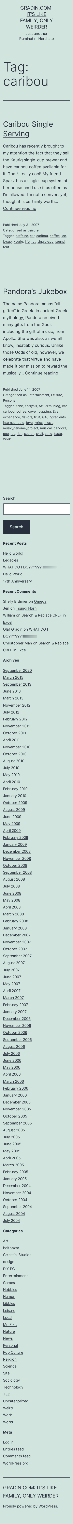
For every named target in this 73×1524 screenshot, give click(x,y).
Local (7, 1317)
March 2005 (13, 1165)
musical (46, 428)
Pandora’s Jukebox (35, 291)
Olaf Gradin (13, 629)
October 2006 (15, 1032)
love (29, 423)
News (8, 1338)
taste (58, 434)
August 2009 (14, 809)
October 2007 (15, 949)
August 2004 (14, 1213)
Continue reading (19, 208)
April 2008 (12, 907)
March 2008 (13, 914)
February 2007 (15, 1005)
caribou (42, 236)
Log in (8, 1442)
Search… (10, 498)
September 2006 (17, 1039)
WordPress (48, 1506)
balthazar (11, 1248)
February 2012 (15, 719)
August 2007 (14, 963)
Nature (9, 1331)
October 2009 (15, 803)
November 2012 (16, 705)
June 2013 (12, 691)
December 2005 (17, 1102)
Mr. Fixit (10, 1324)
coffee (55, 236)
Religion (10, 1359)
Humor (9, 1296)
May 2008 (11, 900)
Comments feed (17, 1456)
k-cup (7, 241)
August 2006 (14, 1046)
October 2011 (14, 733)
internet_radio (13, 423)
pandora (60, 428)
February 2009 (15, 837)
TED (6, 1394)
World (8, 1422)
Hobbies (10, 1289)
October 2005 (15, 1116)
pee (6, 434)
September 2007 (17, 956)
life (27, 241)
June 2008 (12, 893)
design (8, 1262)
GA (44, 417)
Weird (8, 1408)
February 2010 (15, 789)
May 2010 (11, 775)
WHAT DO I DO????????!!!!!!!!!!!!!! (30, 567)
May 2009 (11, 823)
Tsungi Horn (26, 608)
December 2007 (16, 935)
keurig (18, 241)
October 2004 (15, 1200)
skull (39, 434)
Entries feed (13, 1449)
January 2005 (15, 1179)
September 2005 (17, 1123)
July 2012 (11, 712)
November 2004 (17, 1193)
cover (32, 411)
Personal (9, 400)
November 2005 (17, 1109)
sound (60, 241)
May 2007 (11, 984)
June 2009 (12, 817)
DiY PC (9, 1269)
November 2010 (16, 747)
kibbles (9, 1303)
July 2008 (11, 886)
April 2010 (11, 782)
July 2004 (11, 1220)
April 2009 (12, 830)
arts (48, 406)
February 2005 (15, 1172)
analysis (31, 406)
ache (19, 406)
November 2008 (17, 858)
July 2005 (11, 1137)
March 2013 (13, 698)
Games (9, 1283)
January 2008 (15, 928)
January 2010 (14, 796)
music (48, 423)
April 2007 (11, 991)
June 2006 (12, 1060)
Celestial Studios (17, 1255)
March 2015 (13, 677)
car (32, 236)
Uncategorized (15, 1401)
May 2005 (11, 1151)
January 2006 (15, 1095)
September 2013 (17, 684)
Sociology (11, 1380)
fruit (37, 417)
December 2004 (17, 1186)
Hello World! (13, 574)
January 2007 (15, 1012)
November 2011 (16, 726)
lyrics (38, 423)
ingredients (57, 417)
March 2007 (13, 997)
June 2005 (12, 1144)
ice (63, 236)
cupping (45, 411)
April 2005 (12, 1158)
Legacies (10, 560)
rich (19, 434)
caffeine (22, 236)
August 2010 (13, 761)
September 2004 (17, 1207)
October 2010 (15, 754)
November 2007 (17, 942)
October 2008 (15, 865)
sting (48, 434)
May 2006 (11, 1067)
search (29, 434)
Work (7, 439)
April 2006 (12, 1074)
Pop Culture (13, 1352)
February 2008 (15, 921)
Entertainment (38, 395)
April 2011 (11, 740)
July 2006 (11, 1053)
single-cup (46, 241)
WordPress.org (15, 1463)
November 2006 (17, 1025)
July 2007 (11, 970)
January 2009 (15, 844)
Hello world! (13, 553)
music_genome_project (20, 428)
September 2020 (17, 670)
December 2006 (17, 1018)
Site (6, 1373)
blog (56, 406)
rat (33, 241)
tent (6, 247)
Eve (55, 411)
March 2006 (13, 1081)
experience (11, 417)
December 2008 (17, 851)
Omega (40, 601)
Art (41, 406)
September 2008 (17, 872)
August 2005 (14, 1130)
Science (9, 1366)
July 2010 (11, 768)
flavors (27, 417)
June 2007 (12, 977)
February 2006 (15, 1088)
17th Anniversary (17, 581)
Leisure (33, 230)
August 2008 (14, 879)
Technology (13, 1387)
